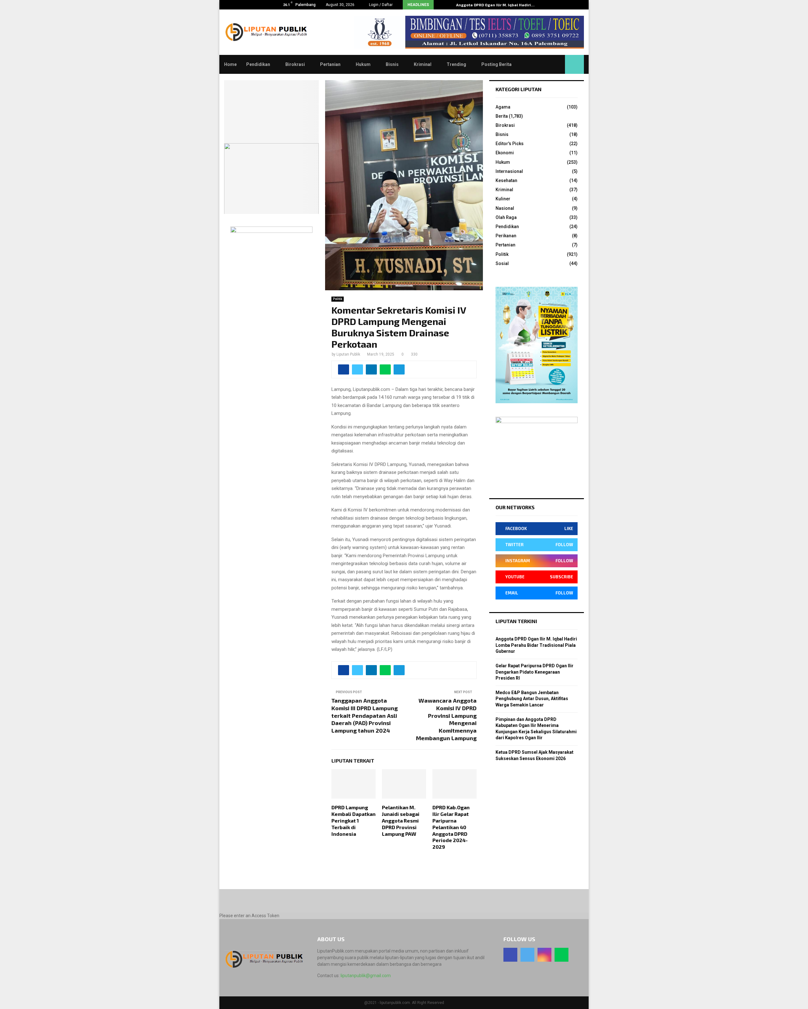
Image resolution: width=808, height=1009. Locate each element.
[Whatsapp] (561, 955)
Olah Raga (506, 217)
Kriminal (422, 64)
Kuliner (503, 198)
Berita (502, 116)
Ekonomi (505, 152)
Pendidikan (258, 64)
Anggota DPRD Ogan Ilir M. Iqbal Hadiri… (495, 5)
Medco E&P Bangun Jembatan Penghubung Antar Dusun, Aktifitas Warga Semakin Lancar (532, 698)
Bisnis (392, 64)
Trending (456, 64)
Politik (337, 299)
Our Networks (515, 507)
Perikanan (506, 235)
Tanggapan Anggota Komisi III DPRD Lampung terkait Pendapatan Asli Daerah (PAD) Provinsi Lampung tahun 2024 (364, 715)
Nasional (505, 208)
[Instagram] (544, 955)
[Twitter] (527, 955)
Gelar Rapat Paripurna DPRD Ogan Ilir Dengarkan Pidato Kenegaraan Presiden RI (534, 672)
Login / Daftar (380, 5)
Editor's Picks (510, 143)
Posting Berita (496, 64)
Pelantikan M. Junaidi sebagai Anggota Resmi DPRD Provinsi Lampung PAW (400, 820)
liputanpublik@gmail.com (366, 975)
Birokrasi (295, 64)
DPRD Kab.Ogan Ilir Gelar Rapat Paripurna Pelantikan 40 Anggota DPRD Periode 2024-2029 (451, 827)
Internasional (509, 171)
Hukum (363, 64)
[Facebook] (510, 955)
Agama (503, 106)
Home (230, 64)
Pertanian (330, 64)
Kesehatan (506, 180)
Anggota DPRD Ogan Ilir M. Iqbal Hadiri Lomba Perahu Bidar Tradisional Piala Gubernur (536, 645)
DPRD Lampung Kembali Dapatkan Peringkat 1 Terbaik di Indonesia (353, 820)
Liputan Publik (348, 354)
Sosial (502, 263)
